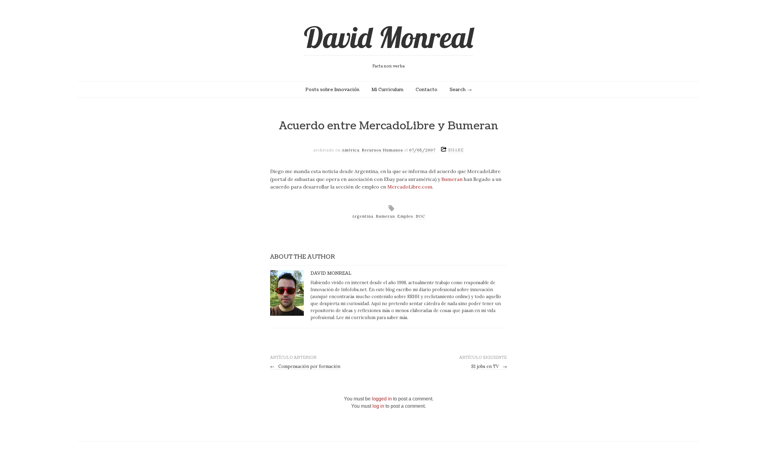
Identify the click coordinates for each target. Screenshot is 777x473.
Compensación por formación (305, 366)
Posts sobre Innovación (332, 90)
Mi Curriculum (387, 90)
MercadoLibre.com (409, 187)
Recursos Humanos (382, 150)
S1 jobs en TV (489, 366)
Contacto (426, 90)
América (350, 150)
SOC (420, 216)
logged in (382, 398)
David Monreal (388, 37)
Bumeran (452, 179)
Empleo (405, 216)
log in (378, 406)
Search (458, 90)
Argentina (362, 216)
